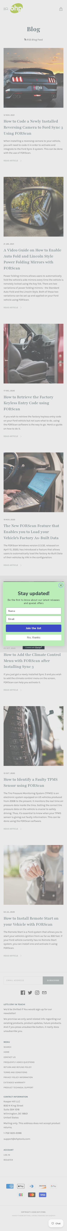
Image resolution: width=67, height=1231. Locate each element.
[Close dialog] (60, 585)
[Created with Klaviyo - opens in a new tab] (33, 647)
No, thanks (33, 637)
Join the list (33, 628)
